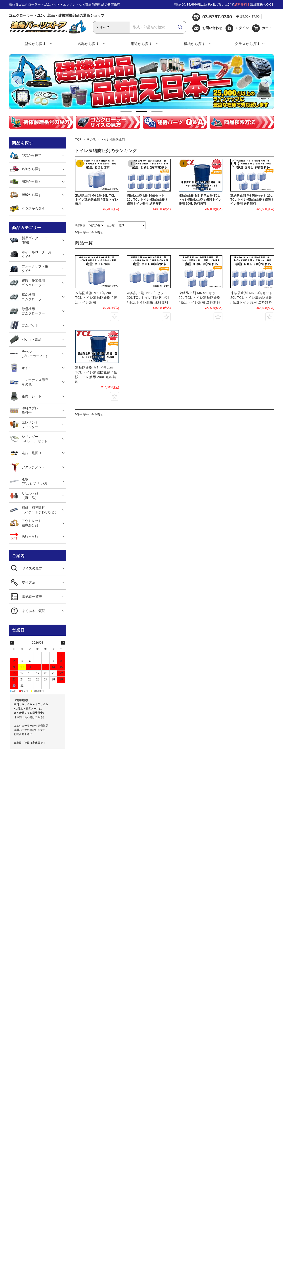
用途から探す (142, 44)
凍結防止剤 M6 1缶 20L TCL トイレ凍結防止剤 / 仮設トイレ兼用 (96, 199)
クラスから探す (247, 44)
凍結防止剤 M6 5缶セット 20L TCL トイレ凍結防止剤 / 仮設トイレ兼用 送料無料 (252, 199)
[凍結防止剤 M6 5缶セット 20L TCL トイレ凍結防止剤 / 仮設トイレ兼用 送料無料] (252, 175)
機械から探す (195, 44)
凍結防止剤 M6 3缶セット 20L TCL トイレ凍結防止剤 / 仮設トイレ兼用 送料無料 (148, 297)
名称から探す (88, 44)
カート (267, 28)
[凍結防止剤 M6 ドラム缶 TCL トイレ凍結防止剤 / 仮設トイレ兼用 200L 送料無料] (200, 175)
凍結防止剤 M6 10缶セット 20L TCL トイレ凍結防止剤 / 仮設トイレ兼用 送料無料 (147, 199)
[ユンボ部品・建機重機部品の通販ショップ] (47, 32)
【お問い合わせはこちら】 (30, 717)
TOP (78, 139)
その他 (91, 139)
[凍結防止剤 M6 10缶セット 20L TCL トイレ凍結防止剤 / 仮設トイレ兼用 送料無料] (149, 175)
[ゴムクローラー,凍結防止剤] (97, 271)
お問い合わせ (212, 28)
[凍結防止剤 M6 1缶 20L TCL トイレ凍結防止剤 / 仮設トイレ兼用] (97, 175)
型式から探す (35, 44)
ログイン (242, 28)
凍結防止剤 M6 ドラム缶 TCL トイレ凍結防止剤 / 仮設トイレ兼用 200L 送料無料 (200, 199)
